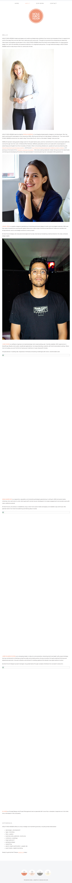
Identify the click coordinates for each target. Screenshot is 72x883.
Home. (17, 3)
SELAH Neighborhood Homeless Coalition (13, 148)
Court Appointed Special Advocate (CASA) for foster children (48, 148)
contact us (21, 852)
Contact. (53, 3)
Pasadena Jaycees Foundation (25, 150)
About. (27, 3)
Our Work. (40, 3)
